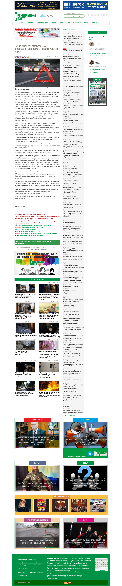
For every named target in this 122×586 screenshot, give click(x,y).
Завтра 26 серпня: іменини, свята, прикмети (72, 161)
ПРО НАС (95, 23)
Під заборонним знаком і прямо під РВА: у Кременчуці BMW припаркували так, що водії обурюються (73, 154)
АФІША (68, 23)
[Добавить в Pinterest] (23, 57)
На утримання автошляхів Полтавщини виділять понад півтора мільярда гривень (73, 129)
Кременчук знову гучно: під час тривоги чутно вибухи (72, 221)
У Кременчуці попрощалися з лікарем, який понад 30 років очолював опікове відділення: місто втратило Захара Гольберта (73, 279)
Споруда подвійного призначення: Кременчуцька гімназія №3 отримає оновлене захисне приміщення (73, 44)
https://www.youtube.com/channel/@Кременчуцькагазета (39, 233)
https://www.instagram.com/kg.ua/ (32, 227)
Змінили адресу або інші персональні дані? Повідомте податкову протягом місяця (73, 86)
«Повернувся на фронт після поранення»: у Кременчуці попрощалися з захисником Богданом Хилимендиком (71, 321)
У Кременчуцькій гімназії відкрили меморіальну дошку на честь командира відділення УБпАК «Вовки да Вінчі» (73, 398)
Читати (97, 99)
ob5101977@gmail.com (24, 565)
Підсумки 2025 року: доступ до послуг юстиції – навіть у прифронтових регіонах (97, 70)
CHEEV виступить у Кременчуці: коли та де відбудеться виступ (73, 167)
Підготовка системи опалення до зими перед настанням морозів (72, 379)
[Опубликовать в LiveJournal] (20, 57)
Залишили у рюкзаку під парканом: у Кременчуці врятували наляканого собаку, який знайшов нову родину (72, 74)
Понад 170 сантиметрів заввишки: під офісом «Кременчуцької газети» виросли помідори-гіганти (72, 337)
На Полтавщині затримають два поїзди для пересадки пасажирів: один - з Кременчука (72, 355)
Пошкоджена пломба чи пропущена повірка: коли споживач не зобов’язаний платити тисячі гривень (73, 107)
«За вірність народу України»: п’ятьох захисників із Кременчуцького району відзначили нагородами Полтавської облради (72, 388)
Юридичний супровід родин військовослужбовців (70, 306)
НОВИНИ (30, 23)
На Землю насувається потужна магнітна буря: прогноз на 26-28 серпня (72, 58)
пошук (97, 32)
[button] (18, 435)
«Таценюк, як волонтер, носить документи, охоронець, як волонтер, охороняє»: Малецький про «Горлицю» (85, 483)
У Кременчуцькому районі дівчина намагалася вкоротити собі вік (26, 335)
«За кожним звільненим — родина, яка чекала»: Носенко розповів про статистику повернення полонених (72, 258)
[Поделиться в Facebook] (16, 57)
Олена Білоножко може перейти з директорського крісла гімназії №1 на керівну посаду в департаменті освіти (73, 235)
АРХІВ (86, 23)
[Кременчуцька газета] (25, 16)
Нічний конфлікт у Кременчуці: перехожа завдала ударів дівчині (23, 374)
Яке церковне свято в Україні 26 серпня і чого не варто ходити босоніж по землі (72, 94)
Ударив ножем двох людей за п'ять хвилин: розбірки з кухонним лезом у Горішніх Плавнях (49, 297)
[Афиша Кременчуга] (61, 496)
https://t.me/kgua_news (28, 229)
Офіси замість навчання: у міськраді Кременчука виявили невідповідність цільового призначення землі (73, 299)
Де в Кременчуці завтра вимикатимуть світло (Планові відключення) (71, 198)
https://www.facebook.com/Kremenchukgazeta (36, 225)
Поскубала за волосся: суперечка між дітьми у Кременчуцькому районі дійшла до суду (23, 316)
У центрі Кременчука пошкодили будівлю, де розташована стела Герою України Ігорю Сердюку (72, 228)
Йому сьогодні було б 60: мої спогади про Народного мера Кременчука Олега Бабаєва (97, 52)
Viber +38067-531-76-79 (36, 572)
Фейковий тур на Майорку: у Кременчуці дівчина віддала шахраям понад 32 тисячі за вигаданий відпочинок (49, 316)
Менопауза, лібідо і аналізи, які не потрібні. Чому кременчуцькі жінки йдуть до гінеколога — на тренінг (72, 243)
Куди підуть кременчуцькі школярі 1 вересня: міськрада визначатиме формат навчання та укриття (72, 312)
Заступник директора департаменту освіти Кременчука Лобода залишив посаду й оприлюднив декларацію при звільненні (37, 440)
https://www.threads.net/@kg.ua (30, 231)
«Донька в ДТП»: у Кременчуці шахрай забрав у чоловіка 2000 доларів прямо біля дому (49, 335)
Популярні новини (72, 29)
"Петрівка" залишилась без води (72, 80)
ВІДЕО (61, 23)
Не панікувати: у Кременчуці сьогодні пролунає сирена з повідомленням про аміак (71, 65)
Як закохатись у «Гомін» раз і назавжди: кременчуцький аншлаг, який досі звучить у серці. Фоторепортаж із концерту (85, 540)
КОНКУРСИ (77, 23)
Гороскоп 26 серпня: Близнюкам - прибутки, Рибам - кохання (72, 100)
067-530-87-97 (36, 565)
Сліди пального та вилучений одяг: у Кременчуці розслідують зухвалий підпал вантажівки (49, 394)
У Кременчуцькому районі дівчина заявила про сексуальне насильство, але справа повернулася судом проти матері (48, 354)
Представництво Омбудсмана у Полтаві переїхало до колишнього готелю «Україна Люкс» (72, 181)
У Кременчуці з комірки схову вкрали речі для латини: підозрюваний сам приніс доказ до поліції (49, 375)
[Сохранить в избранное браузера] (28, 57)
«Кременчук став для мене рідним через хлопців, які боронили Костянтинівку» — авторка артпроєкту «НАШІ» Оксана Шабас (37, 483)
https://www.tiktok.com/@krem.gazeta (31, 235)
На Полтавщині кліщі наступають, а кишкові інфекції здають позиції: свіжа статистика (73, 114)
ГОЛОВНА (21, 23)
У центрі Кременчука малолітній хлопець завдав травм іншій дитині (24, 393)
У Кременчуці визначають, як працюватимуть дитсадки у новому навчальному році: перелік (73, 265)
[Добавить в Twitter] (25, 57)
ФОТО (54, 23)
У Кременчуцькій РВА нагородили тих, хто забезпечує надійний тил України (73, 250)
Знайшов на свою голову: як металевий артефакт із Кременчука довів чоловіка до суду (72, 174)
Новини (23, 39)
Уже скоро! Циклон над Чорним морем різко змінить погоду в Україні (73, 411)
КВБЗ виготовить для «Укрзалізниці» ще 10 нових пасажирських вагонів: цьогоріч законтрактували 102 (73, 36)
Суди (27, 39)
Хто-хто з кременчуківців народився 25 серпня (72, 405)
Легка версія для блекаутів (74, 16)
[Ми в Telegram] (85, 453)
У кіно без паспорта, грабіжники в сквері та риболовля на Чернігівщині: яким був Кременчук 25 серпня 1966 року (73, 363)
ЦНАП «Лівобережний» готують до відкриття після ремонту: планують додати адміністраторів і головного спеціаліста (72, 214)
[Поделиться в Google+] (18, 57)
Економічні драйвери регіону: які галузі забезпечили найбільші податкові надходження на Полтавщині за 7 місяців (72, 190)
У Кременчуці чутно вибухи (71, 286)
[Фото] (85, 520)
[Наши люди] (37, 463)
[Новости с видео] (85, 463)
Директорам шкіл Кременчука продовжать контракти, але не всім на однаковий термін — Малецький (72, 372)
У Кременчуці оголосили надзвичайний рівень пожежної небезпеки (71, 292)
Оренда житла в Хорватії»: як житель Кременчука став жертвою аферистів (25, 296)
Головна (17, 39)
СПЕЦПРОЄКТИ (43, 23)
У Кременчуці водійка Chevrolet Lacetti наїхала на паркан (24, 353)
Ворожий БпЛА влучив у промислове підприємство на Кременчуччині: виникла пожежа (72, 122)
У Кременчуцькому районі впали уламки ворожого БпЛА (72, 272)
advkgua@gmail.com (23, 575)
